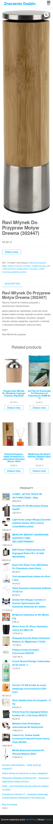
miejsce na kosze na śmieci (19, 265)
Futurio (48, 819)
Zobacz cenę (11, 251)
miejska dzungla (39, 265)
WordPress (31, 819)
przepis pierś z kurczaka (27, 268)
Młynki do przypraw (37, 262)
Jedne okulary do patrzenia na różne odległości (25, 773)
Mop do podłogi (9, 804)
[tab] (14, 284)
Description (12, 283)
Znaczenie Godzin (19, 3)
